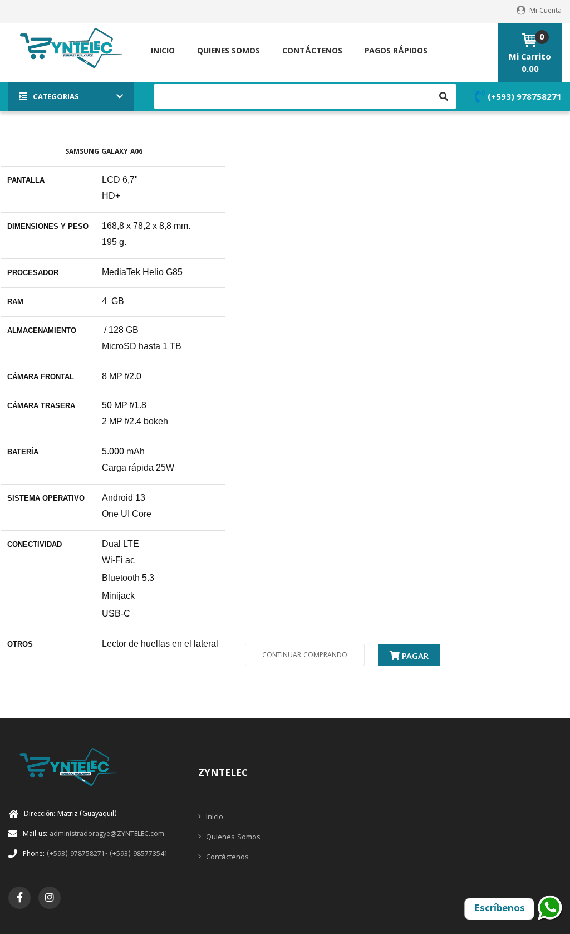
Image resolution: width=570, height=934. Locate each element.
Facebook (19, 897)
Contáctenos (226, 858)
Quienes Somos (232, 838)
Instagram (49, 897)
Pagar (414, 657)
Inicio (213, 817)
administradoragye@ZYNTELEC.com (93, 834)
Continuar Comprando (304, 656)
